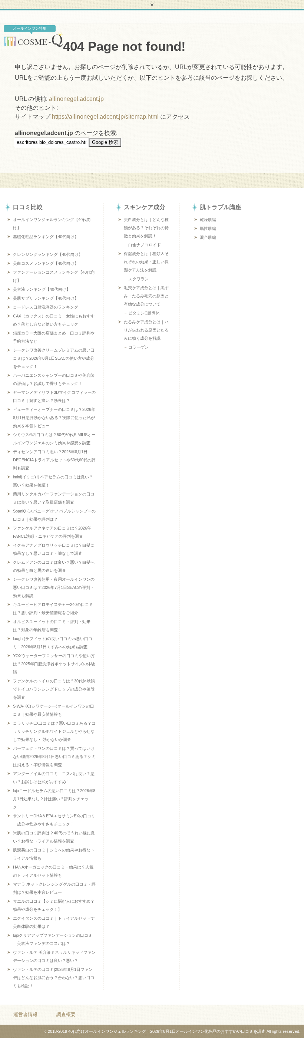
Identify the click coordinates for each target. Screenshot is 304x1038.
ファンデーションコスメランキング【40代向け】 (54, 276)
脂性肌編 (208, 228)
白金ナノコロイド (144, 245)
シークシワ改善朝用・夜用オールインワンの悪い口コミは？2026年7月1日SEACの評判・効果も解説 (54, 587)
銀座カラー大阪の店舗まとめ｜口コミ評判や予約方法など (54, 337)
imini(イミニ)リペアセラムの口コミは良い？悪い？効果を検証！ (53, 481)
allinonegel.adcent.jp (76, 99)
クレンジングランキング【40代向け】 (48, 254)
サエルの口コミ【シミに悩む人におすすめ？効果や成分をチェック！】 (54, 905)
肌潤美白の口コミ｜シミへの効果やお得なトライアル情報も (54, 854)
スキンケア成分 (144, 207)
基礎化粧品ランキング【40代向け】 (46, 236)
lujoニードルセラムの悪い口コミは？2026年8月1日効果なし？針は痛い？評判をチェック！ (54, 798)
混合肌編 (208, 237)
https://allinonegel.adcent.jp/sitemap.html (105, 116)
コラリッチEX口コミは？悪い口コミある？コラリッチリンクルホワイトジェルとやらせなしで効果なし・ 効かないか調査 (54, 731)
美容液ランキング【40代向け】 (41, 289)
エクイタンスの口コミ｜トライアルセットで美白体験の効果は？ (54, 922)
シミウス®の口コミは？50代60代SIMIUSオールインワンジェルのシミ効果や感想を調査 (54, 438)
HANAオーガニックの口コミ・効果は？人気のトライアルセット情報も (53, 871)
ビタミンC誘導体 (144, 313)
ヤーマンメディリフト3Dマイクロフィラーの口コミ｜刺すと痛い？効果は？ (54, 396)
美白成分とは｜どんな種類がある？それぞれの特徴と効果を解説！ (146, 227)
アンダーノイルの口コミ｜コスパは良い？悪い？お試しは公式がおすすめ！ (54, 777)
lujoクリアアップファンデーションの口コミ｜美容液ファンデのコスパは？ (52, 939)
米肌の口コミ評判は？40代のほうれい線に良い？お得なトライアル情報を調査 (54, 837)
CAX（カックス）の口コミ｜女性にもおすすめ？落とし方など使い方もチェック (54, 320)
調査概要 (66, 1014)
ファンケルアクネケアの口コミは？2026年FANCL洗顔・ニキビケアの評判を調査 (52, 532)
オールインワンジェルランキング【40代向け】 (52, 223)
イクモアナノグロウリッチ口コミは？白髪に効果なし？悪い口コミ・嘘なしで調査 (54, 549)
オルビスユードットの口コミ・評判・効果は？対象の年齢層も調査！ (51, 625)
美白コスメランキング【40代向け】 (46, 263)
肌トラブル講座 (220, 207)
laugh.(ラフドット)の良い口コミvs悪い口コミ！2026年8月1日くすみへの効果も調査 (52, 642)
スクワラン (138, 279)
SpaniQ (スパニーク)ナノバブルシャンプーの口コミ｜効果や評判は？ (54, 515)
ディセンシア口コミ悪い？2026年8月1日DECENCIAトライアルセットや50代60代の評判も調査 (54, 459)
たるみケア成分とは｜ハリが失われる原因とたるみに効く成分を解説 (146, 330)
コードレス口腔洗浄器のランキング (45, 307)
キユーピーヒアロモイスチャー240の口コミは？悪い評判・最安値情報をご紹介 (53, 608)
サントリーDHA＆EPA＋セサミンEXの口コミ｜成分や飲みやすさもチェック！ (54, 820)
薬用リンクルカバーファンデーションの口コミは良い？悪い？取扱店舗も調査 (54, 498)
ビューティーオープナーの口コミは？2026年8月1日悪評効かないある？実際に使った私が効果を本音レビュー (54, 417)
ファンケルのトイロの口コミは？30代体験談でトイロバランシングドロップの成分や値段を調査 (54, 689)
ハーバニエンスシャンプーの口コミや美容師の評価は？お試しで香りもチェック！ (54, 379)
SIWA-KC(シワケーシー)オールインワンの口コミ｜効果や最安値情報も (53, 710)
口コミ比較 (28, 207)
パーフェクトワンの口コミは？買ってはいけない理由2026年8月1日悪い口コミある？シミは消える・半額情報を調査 (54, 756)
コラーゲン (138, 347)
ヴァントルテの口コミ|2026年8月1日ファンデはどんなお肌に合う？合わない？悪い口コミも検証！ (54, 977)
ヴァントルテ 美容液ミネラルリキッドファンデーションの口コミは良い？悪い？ (54, 956)
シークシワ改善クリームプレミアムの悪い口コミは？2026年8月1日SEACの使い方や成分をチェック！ (54, 358)
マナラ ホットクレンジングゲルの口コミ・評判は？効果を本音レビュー (54, 888)
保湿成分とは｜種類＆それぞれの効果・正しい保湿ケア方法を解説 (146, 261)
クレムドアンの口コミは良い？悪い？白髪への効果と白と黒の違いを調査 (54, 566)
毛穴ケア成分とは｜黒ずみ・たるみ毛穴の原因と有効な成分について (146, 296)
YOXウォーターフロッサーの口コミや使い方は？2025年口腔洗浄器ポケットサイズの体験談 (54, 663)
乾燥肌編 (208, 219)
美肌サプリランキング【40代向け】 (46, 298)
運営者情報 (25, 1014)
